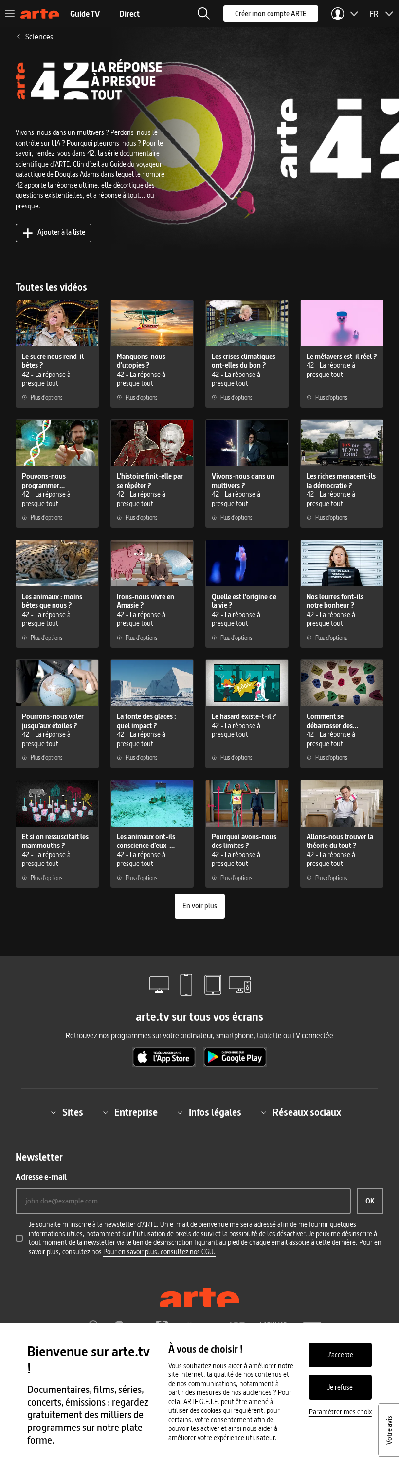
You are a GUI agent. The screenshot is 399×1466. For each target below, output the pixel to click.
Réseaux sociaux (306, 1112)
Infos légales (215, 1112)
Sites (72, 1112)
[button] (204, 13)
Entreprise (136, 1112)
